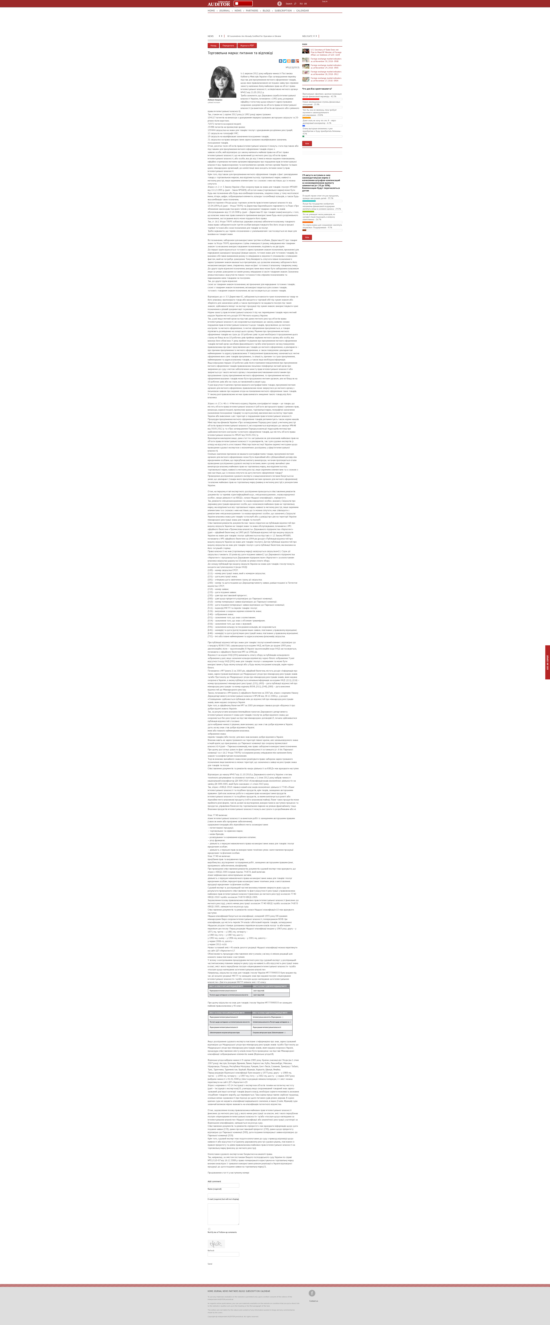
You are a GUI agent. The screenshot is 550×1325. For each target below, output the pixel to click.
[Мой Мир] (293, 61)
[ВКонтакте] (280, 61)
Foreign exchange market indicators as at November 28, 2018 (326, 72)
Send (210, 1264)
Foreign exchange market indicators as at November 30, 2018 (326, 60)
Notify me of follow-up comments (222, 1232)
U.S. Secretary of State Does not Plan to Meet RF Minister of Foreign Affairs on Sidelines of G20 (326, 52)
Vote (307, 143)
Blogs (266, 10)
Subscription (283, 10)
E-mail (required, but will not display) (223, 1199)
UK (305, 3)
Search (289, 3)
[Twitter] (284, 61)
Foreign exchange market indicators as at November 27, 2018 (326, 79)
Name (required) (215, 1189)
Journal (224, 10)
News (238, 10)
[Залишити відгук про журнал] (243, 3)
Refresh (211, 1250)
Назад (213, 45)
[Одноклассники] (289, 61)
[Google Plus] (297, 61)
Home (211, 10)
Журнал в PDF (247, 45)
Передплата (228, 45)
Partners (252, 10)
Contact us (313, 1301)
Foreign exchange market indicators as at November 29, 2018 (326, 66)
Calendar (302, 10)
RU (301, 3)
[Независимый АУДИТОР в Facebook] (279, 3)
